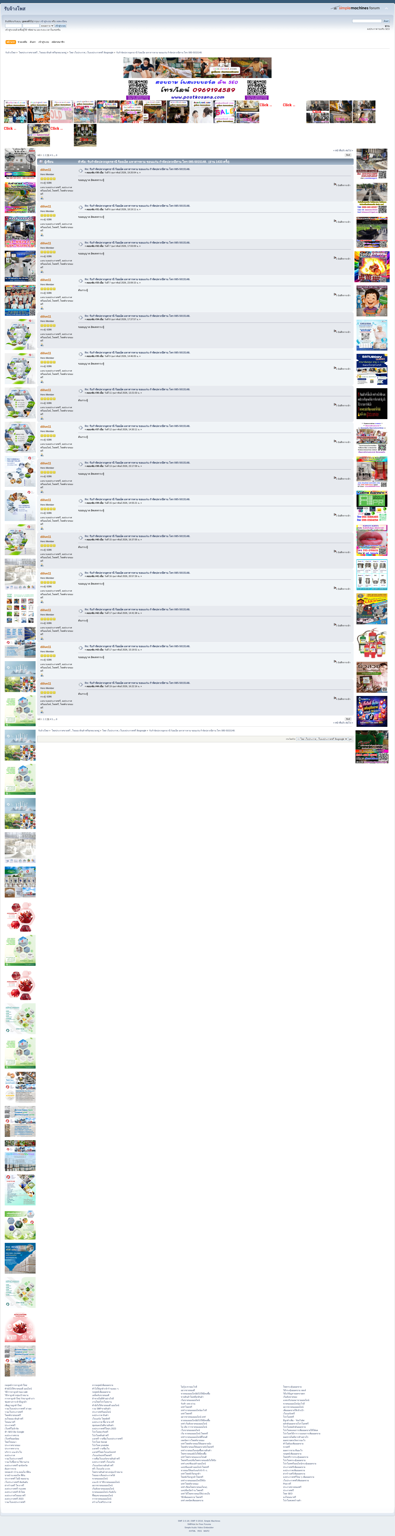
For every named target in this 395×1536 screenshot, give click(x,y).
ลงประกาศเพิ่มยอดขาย (294, 1470)
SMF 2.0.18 (183, 1521)
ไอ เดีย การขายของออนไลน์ (194, 1427)
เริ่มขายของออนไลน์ (190, 1400)
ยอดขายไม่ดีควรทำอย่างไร (295, 1437)
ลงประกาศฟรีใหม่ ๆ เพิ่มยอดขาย (298, 1477)
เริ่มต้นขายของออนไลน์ (103, 1488)
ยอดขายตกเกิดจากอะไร (294, 1440)
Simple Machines (212, 1521)
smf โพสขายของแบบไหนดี (194, 1457)
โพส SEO (288, 1493)
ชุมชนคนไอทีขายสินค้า (103, 1425)
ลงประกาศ (10, 1455)
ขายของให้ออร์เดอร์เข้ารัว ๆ (194, 1470)
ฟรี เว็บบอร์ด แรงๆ (101, 1468)
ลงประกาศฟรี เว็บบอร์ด (103, 1462)
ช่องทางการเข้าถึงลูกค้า (16, 1402)
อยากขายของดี (188, 1390)
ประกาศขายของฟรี (292, 1487)
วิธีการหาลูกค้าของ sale (16, 1392)
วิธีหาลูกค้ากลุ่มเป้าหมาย (16, 1395)
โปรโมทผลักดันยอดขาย (294, 1427)
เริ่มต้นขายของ (290, 1397)
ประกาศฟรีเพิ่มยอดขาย (294, 1467)
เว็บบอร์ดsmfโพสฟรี (102, 1455)
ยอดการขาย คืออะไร (293, 1450)
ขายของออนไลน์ (100, 1478)
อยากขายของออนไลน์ (102, 1485)
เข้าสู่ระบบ (46, 21)
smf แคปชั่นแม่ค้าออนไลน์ (193, 1463)
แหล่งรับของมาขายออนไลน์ (296, 1400)
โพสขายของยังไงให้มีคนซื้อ (193, 1453)
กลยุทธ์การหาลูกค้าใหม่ (16, 1385)
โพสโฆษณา (10, 1442)
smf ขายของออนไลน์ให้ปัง (193, 1480)
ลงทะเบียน (61, 21)
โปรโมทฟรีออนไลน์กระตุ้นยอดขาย (299, 1463)
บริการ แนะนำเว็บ (13, 1452)
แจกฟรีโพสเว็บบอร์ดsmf (104, 1452)
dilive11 (45, 169)
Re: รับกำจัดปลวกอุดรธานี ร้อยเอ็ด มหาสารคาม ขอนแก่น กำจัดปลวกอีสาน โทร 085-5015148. (137, 169)
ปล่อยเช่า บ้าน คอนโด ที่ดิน (18, 1472)
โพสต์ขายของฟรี (13, 1415)
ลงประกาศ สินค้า (100, 1415)
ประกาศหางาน (12, 1448)
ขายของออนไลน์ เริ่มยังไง (104, 1492)
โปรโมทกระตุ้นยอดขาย (294, 1460)
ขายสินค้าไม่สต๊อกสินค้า (192, 1397)
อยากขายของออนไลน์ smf (193, 1417)
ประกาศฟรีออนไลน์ (101, 1412)
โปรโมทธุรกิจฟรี (100, 1432)
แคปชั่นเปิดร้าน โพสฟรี (192, 1490)
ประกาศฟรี (10, 1425)
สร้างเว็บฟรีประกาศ (101, 1502)
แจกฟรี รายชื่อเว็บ (100, 1448)
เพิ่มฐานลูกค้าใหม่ (13, 1405)
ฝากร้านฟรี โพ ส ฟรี (14, 1485)
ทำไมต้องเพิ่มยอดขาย (293, 1443)
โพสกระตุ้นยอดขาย (292, 1387)
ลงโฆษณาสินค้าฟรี (14, 1418)
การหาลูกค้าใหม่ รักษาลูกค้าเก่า (20, 1398)
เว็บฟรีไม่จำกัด (12, 1428)
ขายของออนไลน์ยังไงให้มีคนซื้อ (195, 1393)
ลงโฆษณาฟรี (289, 1497)
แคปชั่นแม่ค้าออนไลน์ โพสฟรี (195, 1467)
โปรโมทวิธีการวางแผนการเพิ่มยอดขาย (301, 1433)
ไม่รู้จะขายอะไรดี (189, 1387)
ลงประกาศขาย (12, 1435)
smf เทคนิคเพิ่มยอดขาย (192, 1500)
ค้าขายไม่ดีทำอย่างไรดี (103, 1398)
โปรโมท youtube (100, 1445)
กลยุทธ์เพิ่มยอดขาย (101, 1392)
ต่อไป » (349, 150)
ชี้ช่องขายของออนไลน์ (102, 1495)
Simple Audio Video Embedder (199, 1527)
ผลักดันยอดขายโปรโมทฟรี (296, 1423)
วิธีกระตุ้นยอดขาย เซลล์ (294, 1390)
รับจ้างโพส (15, 8)
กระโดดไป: (291, 739)
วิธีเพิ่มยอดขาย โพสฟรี (192, 1497)
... (54, 155)
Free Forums (205, 1524)
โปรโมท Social (99, 1442)
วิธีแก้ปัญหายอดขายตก (294, 1393)
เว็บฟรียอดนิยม (12, 1438)
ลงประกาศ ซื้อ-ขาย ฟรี (103, 1422)
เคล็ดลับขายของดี (100, 1395)
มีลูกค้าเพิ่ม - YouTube (293, 1420)
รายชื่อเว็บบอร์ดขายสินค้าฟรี (106, 1458)
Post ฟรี (287, 1483)
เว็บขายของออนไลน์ (190, 1430)
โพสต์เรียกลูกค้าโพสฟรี (192, 1477)
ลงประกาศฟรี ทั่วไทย (15, 1492)
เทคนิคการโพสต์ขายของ (192, 1440)
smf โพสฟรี (186, 1407)
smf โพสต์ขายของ (189, 1483)
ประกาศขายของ (12, 1445)
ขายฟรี (286, 1447)
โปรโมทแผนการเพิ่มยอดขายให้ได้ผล (300, 1430)
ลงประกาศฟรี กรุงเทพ (15, 1488)
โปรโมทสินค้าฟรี (100, 1435)
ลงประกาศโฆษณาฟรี (15, 1495)
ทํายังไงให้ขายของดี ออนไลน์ (18, 1388)
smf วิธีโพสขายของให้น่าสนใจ (195, 1493)
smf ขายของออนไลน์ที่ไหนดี (194, 1437)
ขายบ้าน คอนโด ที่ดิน (15, 1475)
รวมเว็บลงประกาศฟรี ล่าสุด (18, 1408)
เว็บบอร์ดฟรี (289, 1413)
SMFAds (191, 1524)
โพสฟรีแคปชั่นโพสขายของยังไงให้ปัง (198, 1460)
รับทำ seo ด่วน (188, 1403)
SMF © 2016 (197, 1521)
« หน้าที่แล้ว (339, 150)
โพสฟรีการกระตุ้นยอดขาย (295, 1457)
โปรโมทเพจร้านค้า (292, 1500)
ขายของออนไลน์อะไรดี (294, 1403)
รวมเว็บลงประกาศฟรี (15, 1502)
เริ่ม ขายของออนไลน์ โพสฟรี (194, 1433)
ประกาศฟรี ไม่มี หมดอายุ (17, 1478)
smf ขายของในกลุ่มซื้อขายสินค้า (196, 1450)
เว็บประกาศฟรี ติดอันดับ (16, 1482)
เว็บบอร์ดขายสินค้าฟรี (102, 1465)
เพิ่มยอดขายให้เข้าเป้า (293, 1410)
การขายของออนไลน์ (101, 1499)
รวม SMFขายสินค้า (101, 1408)
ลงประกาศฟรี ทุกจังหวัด (16, 1465)
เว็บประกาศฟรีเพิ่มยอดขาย (296, 1480)
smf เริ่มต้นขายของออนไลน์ (194, 1423)
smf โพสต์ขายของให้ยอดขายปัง (196, 1443)
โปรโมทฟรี (288, 1417)
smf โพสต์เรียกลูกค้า (191, 1473)
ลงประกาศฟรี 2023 (14, 1499)
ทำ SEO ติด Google (14, 1432)
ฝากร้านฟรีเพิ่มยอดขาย (294, 1473)
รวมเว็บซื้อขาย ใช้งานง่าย (17, 1462)
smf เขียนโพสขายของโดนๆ (194, 1487)
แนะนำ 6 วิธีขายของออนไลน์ (106, 1482)
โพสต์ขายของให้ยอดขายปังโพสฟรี (197, 1447)
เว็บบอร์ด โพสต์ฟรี (101, 1418)
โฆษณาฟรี (10, 1422)
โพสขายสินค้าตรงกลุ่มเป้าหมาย (107, 1472)
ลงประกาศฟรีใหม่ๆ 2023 (104, 1428)
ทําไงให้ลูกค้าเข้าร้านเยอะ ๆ (105, 1388)
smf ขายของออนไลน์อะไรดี (194, 1410)
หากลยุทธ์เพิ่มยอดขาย (102, 1385)
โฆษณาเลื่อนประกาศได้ (103, 1475)
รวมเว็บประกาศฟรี (14, 1412)
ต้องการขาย (10, 1468)
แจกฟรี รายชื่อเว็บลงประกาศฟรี (107, 1438)
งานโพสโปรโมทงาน (102, 1402)
